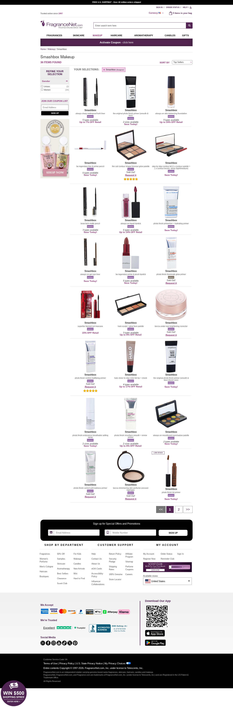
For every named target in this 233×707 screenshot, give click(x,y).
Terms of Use (50, 663)
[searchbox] (140, 25)
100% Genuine (115, 574)
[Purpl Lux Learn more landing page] (167, 568)
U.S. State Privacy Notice (89, 663)
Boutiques (44, 576)
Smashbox (114, 69)
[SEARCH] (189, 25)
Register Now (149, 559)
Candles (77, 564)
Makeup (97, 35)
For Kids (77, 554)
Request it (130, 175)
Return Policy (115, 554)
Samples (61, 559)
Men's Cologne (46, 566)
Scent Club (62, 583)
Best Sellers (62, 573)
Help (185, 7)
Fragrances (54, 35)
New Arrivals (79, 568)
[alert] (156, 13)
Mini (75, 573)
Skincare (78, 35)
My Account (148, 554)
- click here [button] (116, 42)
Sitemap (129, 561)
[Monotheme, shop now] (54, 150)
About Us (95, 564)
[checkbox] (54, 86)
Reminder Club (167, 559)
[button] (90, 94)
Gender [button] (46, 81)
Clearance (61, 578)
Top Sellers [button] (178, 62)
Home (43, 49)
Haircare (116, 35)
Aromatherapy (63, 568)
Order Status (172, 7)
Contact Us (96, 559)
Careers (129, 574)
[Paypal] (81, 611)
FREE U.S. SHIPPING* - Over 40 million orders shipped (116, 2)
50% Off (61, 554)
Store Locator (115, 579)
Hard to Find (79, 578)
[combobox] (143, 25)
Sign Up (55, 113)
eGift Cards (96, 568)
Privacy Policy (66, 663)
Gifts (185, 35)
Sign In (159, 7)
